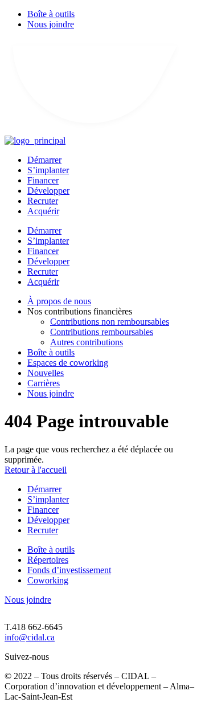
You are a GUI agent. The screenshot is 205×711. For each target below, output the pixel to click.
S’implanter (48, 170)
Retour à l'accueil (36, 470)
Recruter (42, 201)
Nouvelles (45, 373)
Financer (43, 180)
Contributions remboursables (101, 332)
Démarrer (44, 160)
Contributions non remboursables (109, 321)
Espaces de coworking (67, 362)
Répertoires (47, 560)
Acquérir (43, 211)
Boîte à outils (51, 14)
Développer (48, 190)
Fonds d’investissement (69, 570)
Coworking (47, 580)
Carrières (43, 383)
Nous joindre (50, 24)
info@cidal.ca (30, 637)
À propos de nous (59, 301)
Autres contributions (86, 342)
